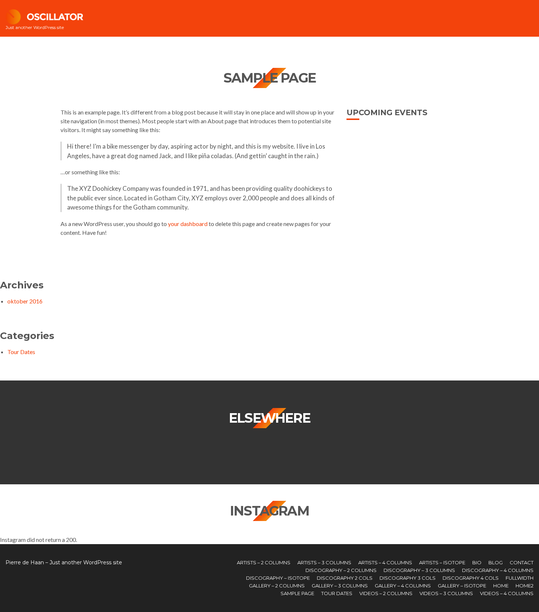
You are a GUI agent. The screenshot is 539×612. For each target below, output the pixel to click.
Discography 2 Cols (345, 578)
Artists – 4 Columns (385, 562)
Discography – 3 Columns (419, 570)
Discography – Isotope (278, 578)
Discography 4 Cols (471, 578)
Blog (495, 562)
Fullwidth (520, 578)
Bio (476, 562)
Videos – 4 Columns (507, 593)
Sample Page (297, 593)
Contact (522, 562)
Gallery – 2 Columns (277, 586)
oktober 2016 (25, 301)
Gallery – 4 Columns (403, 586)
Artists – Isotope (442, 562)
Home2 (525, 586)
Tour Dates (21, 351)
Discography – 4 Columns (498, 570)
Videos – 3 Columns (446, 593)
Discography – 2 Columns (341, 570)
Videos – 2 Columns (385, 593)
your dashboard (188, 223)
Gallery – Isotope (462, 586)
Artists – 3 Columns (324, 562)
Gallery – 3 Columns (340, 586)
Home (501, 586)
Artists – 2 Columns (263, 562)
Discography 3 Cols (408, 578)
